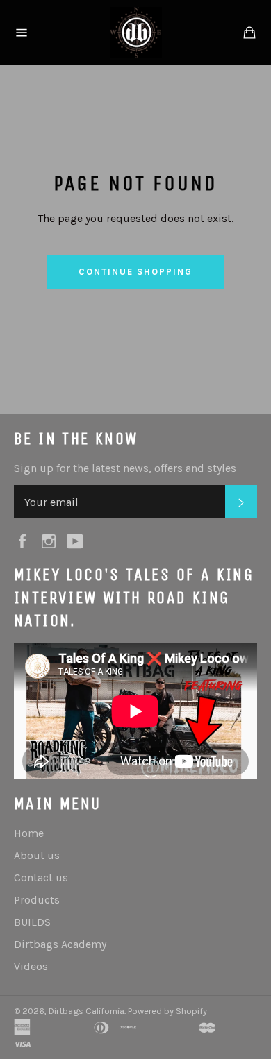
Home (29, 833)
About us (37, 855)
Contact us (41, 877)
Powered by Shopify (167, 1011)
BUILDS (32, 922)
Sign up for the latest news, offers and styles (125, 468)
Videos (31, 966)
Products (37, 899)
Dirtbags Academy (60, 944)
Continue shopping (135, 271)
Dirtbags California (86, 1011)
